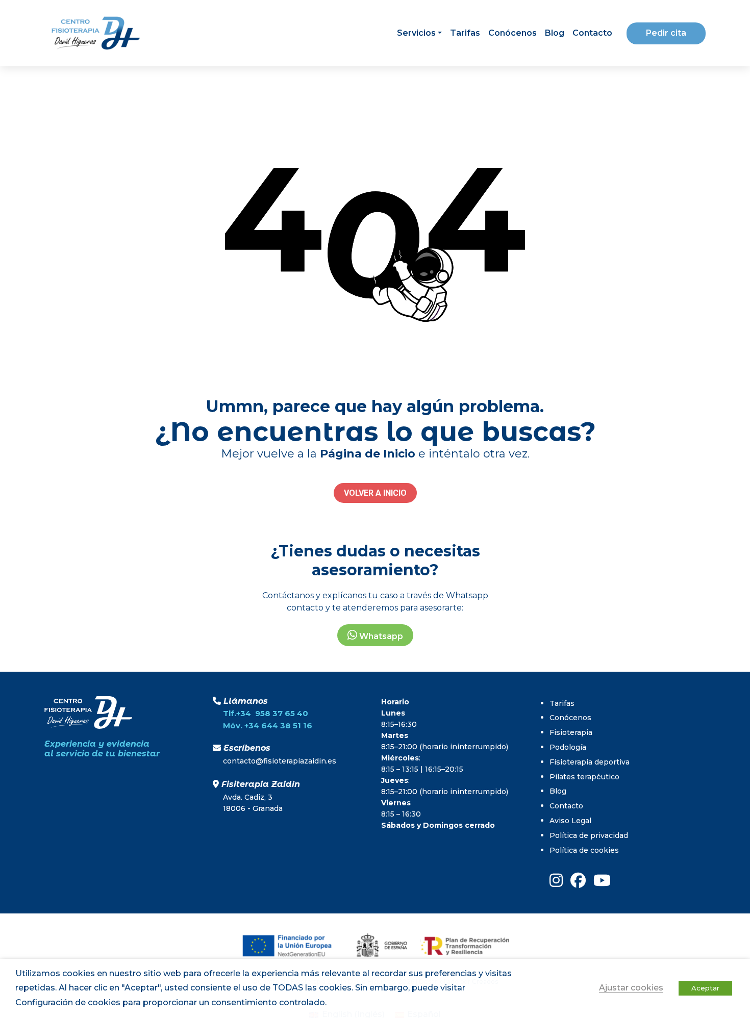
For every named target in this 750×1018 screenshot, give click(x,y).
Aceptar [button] (705, 988)
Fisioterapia (570, 732)
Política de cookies (584, 850)
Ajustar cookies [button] (631, 987)
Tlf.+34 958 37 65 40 (265, 713)
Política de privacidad (588, 835)
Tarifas (465, 33)
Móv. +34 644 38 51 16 (267, 725)
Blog (554, 33)
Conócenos (512, 33)
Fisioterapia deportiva (589, 762)
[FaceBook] (578, 880)
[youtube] (602, 880)
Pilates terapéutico (584, 776)
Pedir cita (666, 33)
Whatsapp (380, 636)
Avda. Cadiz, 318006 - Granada (253, 803)
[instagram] (556, 880)
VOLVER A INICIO (375, 493)
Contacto (592, 33)
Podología (567, 747)
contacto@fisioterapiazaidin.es (279, 761)
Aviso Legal (570, 820)
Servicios (416, 33)
